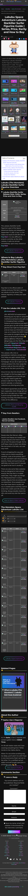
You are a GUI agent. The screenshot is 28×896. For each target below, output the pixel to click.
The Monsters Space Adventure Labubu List (13, 177)
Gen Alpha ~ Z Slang (21, 846)
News (21, 842)
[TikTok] (14, 859)
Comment (14, 788)
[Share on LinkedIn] (24, 39)
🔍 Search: (4, 516)
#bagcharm (17, 347)
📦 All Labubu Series (14, 105)
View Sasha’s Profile (14, 768)
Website (14, 817)
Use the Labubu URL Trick (12, 173)
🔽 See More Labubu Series (14, 135)
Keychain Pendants (5, 114)
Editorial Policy (7, 852)
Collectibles (21, 847)
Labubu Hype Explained (14, 658)
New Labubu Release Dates (14, 103)
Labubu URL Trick (22, 103)
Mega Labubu (17, 122)
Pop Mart (17, 216)
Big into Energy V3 (5, 132)
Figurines (17, 113)
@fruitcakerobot (9, 311)
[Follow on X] (6, 38)
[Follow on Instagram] (8, 38)
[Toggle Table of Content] (23, 158)
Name (14, 806)
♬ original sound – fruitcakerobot (15, 349)
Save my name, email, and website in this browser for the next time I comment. (14, 825)
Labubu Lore (22, 93)
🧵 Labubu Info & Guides (14, 76)
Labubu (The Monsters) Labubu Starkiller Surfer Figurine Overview (14, 161)
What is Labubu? (5, 84)
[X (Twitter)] (17, 859)
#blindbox (8, 345)
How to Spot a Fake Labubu (14, 500)
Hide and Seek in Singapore (5, 123)
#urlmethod (8, 347)
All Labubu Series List (14, 251)
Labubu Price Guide (5, 94)
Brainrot (21, 849)
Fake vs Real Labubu (22, 85)
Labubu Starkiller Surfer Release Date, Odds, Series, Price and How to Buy (14, 165)
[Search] (3, 1)
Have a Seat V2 (14, 131)
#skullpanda (16, 345)
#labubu (22, 343)
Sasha (6, 37)
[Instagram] (20, 859)
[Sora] (7, 858)
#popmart (15, 343)
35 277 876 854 (15, 838)
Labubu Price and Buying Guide (14, 405)
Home (7, 842)
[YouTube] (10, 859)
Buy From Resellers (10, 174)
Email (14, 811)
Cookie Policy (7, 850)
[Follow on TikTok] (2, 38)
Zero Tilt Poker (22, 862)
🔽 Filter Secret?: (4, 521)
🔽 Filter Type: (4, 519)
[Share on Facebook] (19, 39)
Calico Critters (21, 855)
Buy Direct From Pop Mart (12, 171)
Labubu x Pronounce (24, 123)
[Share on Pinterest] (26, 39)
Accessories (24, 113)
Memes (21, 843)
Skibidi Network (6, 855)
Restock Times (14, 93)
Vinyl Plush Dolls (11, 114)
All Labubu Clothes (14, 85)
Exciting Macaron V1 (22, 132)
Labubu (21, 852)
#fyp (24, 347)
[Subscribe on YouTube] (4, 38)
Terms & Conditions (7, 849)
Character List (5, 102)
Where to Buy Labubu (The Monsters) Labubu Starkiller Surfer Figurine (13, 168)
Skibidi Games (15, 862)
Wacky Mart (11, 122)
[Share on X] (21, 39)
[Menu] (25, 1)
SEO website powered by (12, 886)
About (7, 843)
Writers (7, 845)
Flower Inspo (14, 864)
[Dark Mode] (1, 1)
